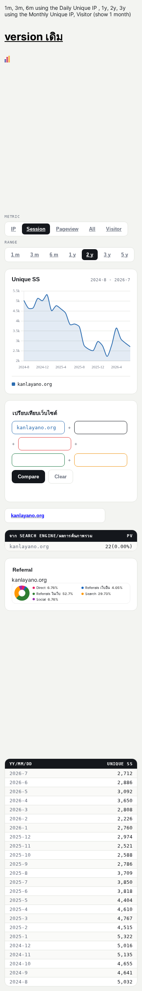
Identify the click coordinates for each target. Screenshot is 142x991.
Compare (28, 476)
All (92, 229)
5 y (124, 254)
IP (13, 229)
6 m (54, 254)
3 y (107, 254)
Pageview (67, 229)
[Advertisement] (71, 137)
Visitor (114, 229)
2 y (89, 254)
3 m (34, 254)
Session (36, 229)
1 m (15, 254)
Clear (61, 476)
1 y (72, 254)
